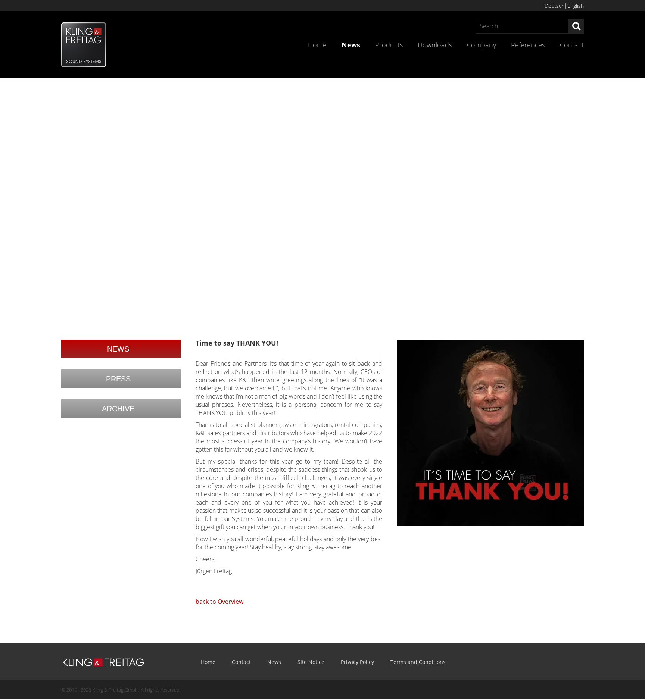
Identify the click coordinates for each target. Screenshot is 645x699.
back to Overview (219, 601)
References (528, 44)
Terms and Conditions (418, 661)
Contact (572, 44)
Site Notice (310, 661)
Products (389, 44)
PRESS (118, 379)
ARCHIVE (118, 409)
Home (317, 44)
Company (481, 44)
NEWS (118, 349)
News (351, 44)
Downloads (435, 44)
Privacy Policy (357, 661)
